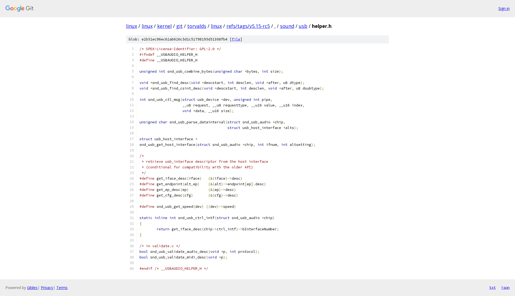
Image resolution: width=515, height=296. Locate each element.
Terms (62, 287)
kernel (164, 26)
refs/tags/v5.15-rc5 (248, 26)
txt (492, 287)
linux (131, 26)
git (179, 26)
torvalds (196, 26)
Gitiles (32, 287)
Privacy (47, 287)
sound (287, 26)
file (236, 39)
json (505, 287)
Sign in (504, 8)
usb (303, 26)
